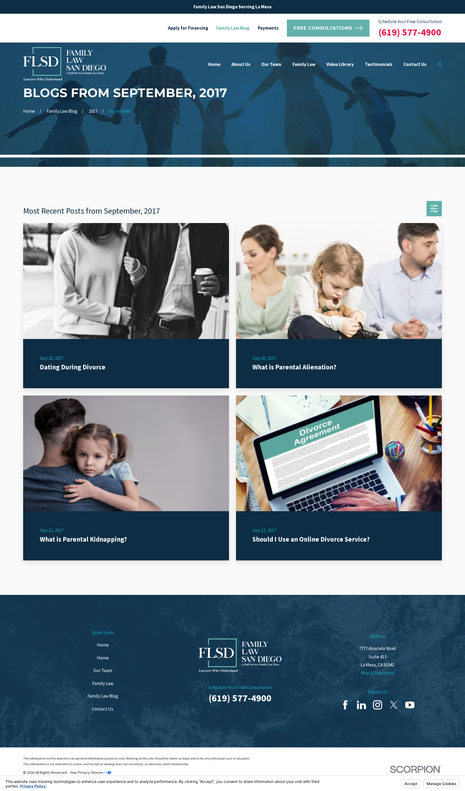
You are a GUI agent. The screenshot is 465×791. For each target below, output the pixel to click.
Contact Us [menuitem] (414, 64)
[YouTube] (409, 704)
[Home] (64, 64)
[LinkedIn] (361, 704)
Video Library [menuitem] (340, 64)
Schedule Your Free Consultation (410, 21)
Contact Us (102, 709)
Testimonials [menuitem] (378, 64)
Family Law (102, 683)
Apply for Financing (188, 28)
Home (103, 645)
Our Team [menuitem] (271, 64)
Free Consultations (323, 28)
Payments (268, 28)
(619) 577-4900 (409, 32)
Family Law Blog (232, 28)
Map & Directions (377, 673)
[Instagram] (377, 704)
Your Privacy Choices (87, 772)
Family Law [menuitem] (304, 64)
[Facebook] (345, 704)
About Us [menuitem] (240, 64)
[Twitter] (393, 704)
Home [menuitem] (214, 64)
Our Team (102, 670)
